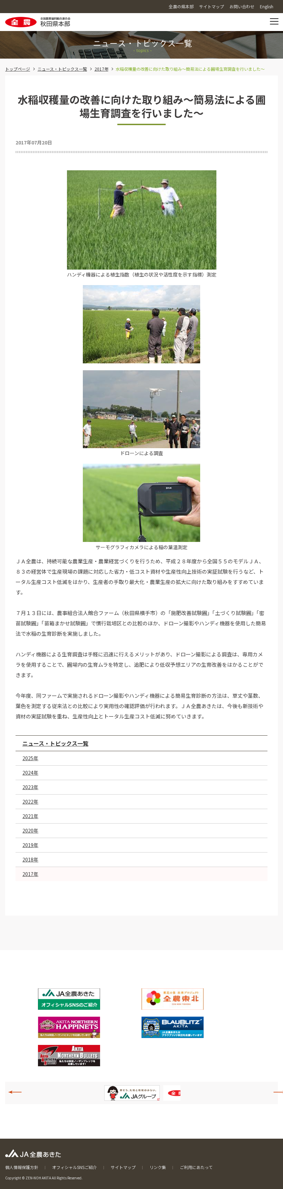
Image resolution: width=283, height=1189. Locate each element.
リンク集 (157, 1167)
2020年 (30, 830)
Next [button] (276, 1092)
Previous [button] (19, 1092)
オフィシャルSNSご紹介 (74, 1167)
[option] (138, 1093)
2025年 (30, 758)
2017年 (101, 69)
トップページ (17, 69)
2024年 (30, 772)
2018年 (30, 859)
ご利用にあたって (196, 1167)
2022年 (30, 801)
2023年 (30, 787)
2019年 (30, 845)
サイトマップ (123, 1167)
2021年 (30, 816)
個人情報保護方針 (21, 1167)
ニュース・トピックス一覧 (62, 69)
